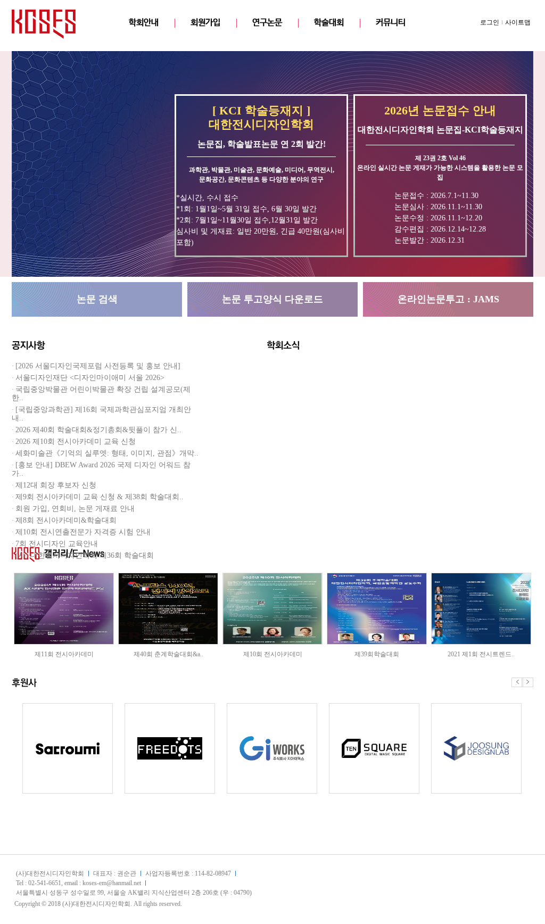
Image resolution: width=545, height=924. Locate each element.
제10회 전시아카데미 (272, 654)
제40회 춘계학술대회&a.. (168, 654)
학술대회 (329, 23)
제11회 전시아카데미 (64, 654)
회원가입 (205, 23)
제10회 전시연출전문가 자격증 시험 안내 (83, 532)
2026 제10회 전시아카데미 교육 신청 (75, 442)
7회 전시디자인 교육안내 (56, 544)
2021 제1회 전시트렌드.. (481, 654)
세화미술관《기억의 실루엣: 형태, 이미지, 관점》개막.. (107, 453)
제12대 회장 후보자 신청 (55, 485)
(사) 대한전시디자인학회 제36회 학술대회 (84, 555)
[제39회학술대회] (377, 577)
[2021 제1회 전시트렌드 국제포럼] (481, 577)
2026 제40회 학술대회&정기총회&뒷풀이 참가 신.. (98, 430)
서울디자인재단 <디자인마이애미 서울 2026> (89, 378)
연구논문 (267, 23)
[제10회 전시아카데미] (272, 577)
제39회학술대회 (376, 654)
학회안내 (144, 23)
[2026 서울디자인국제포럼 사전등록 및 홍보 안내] (97, 366)
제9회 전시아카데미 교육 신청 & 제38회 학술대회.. (99, 497)
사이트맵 (518, 22)
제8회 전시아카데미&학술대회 (66, 520)
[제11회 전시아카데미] (64, 577)
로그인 (489, 22)
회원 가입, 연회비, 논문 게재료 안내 (75, 509)
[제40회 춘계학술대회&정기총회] (168, 577)
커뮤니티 (391, 23)
